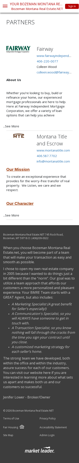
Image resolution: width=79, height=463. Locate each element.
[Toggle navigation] (5, 6)
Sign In (72, 6)
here (47, 372)
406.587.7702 (47, 156)
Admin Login (47, 435)
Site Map (8, 435)
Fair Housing (10, 427)
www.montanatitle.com (53, 150)
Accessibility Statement (53, 427)
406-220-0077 (47, 61)
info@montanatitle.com (53, 161)
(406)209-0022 (39, 238)
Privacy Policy (48, 418)
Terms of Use (11, 418)
